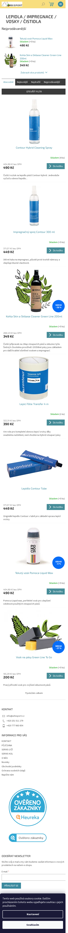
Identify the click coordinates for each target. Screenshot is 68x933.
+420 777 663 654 (15, 725)
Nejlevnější (22, 82)
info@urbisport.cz (15, 716)
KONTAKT (6, 741)
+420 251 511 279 (15, 720)
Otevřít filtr (34, 91)
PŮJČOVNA (7, 745)
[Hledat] (43, 4)
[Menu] (60, 4)
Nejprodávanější (52, 82)
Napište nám (8, 774)
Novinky (5, 762)
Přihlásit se (11, 885)
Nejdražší (35, 82)
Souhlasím (32, 925)
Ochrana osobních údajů (13, 770)
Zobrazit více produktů (32, 72)
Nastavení (33, 914)
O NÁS (5, 758)
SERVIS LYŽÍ (7, 749)
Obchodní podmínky (11, 766)
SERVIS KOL (7, 753)
